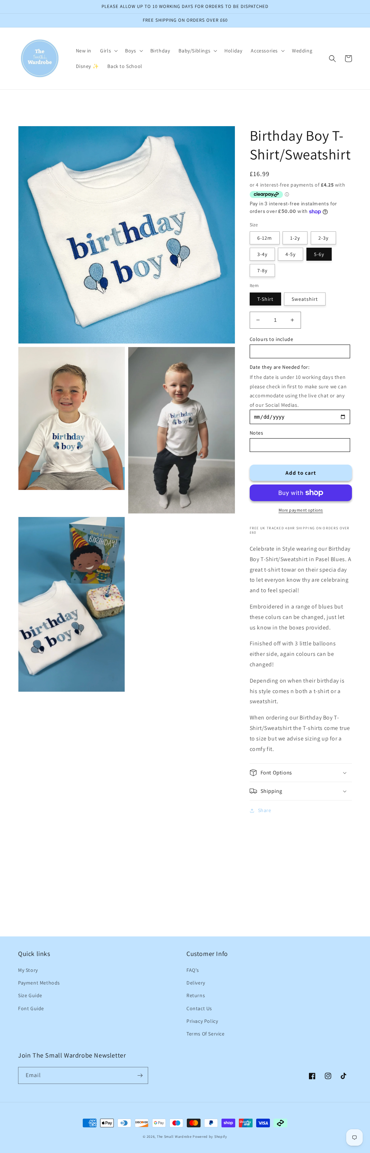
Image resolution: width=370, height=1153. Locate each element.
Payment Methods (39, 982)
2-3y (323, 238)
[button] (108, 50)
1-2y (295, 238)
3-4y (262, 254)
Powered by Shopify (210, 1136)
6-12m (264, 238)
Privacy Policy (202, 1021)
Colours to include (271, 339)
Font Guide (31, 1008)
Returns (195, 995)
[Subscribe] (140, 1075)
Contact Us (199, 1008)
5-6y (319, 254)
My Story (28, 970)
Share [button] (264, 810)
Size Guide (30, 995)
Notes (256, 433)
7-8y (262, 270)
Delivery (195, 982)
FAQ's (192, 970)
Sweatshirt (305, 299)
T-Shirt (265, 299)
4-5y (290, 254)
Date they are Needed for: (280, 367)
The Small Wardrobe (174, 1136)
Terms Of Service (205, 1033)
